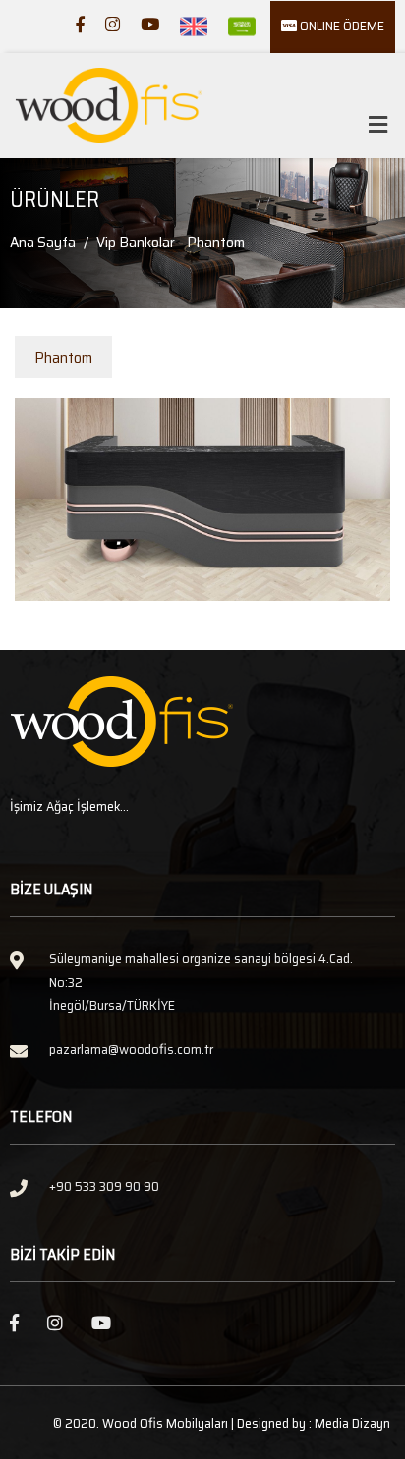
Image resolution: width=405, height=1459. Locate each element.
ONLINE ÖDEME (340, 25)
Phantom (63, 358)
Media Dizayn (352, 1422)
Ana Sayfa (43, 242)
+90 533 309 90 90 (104, 1186)
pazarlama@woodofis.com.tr (131, 1048)
